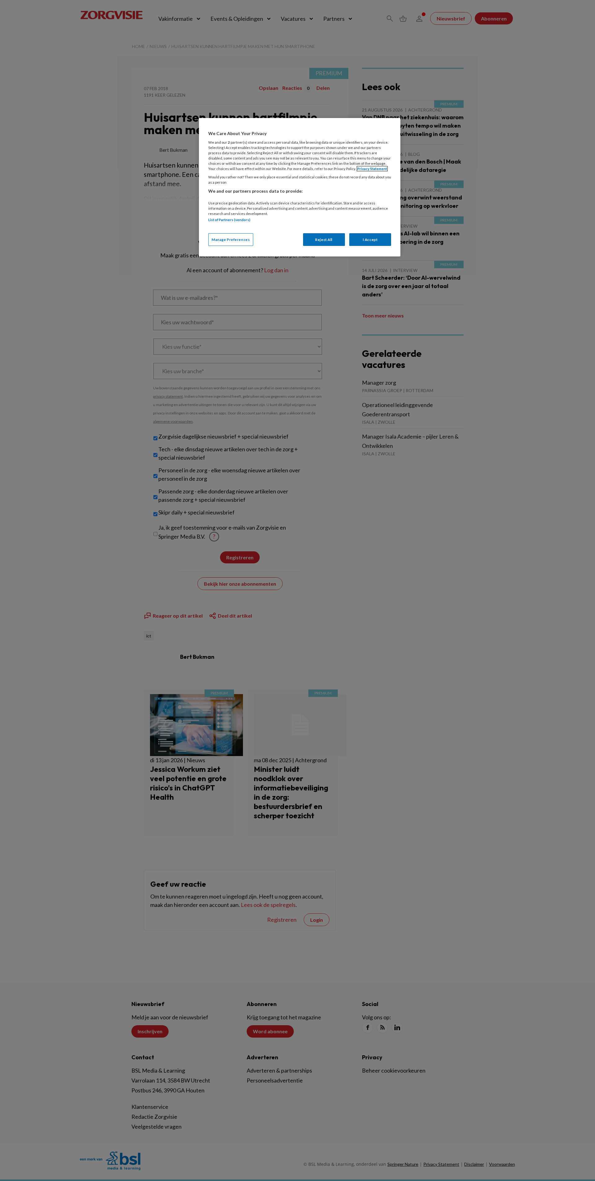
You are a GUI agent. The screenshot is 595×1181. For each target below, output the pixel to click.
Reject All (324, 240)
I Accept (370, 240)
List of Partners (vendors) (229, 220)
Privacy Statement (372, 169)
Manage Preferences (231, 240)
